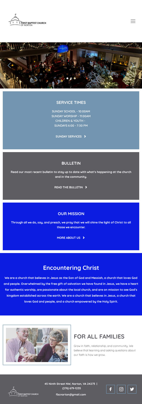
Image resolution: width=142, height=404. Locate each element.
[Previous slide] (9, 65)
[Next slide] (132, 65)
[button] (133, 21)
